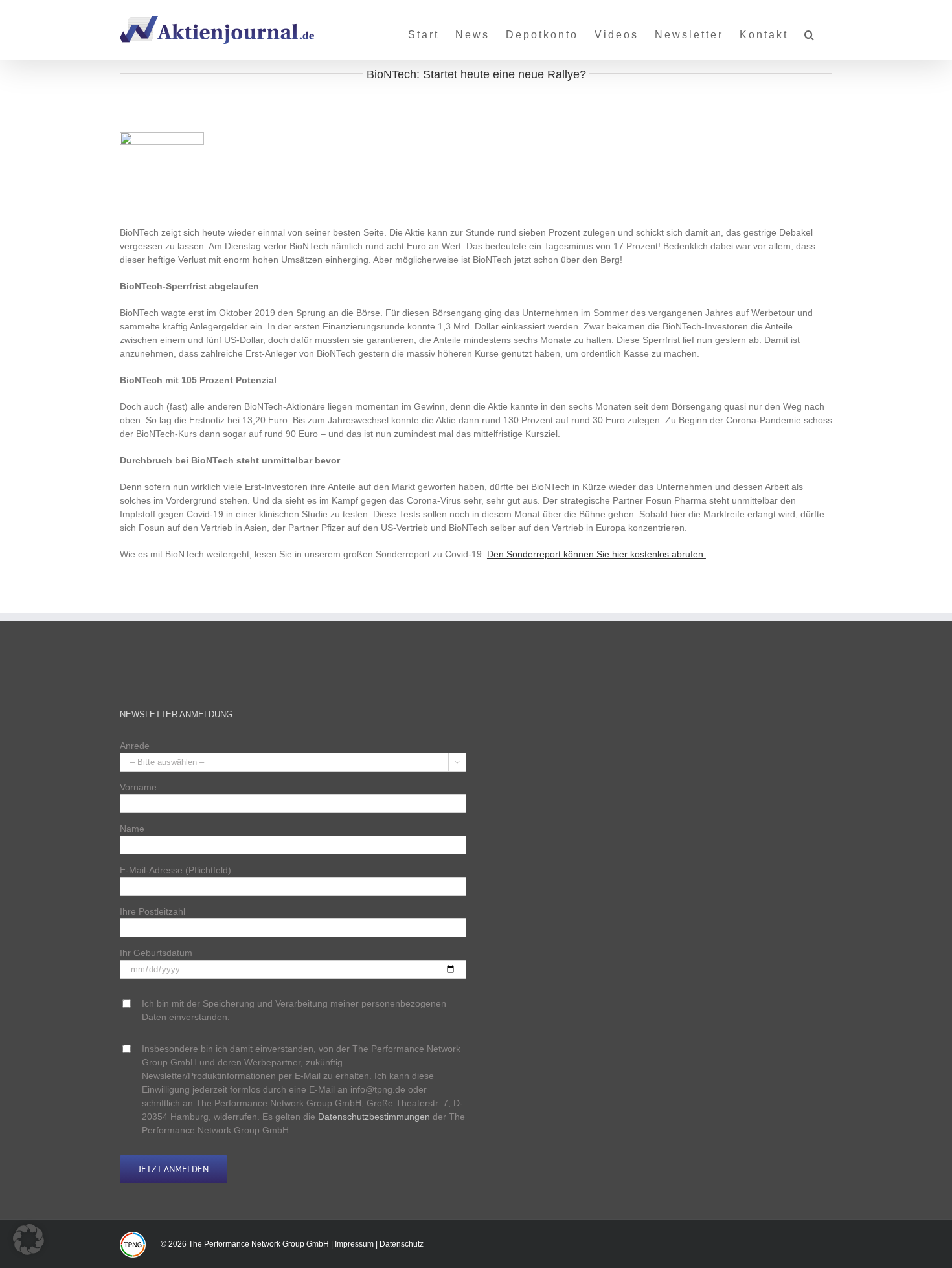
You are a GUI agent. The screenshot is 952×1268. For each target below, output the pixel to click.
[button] (810, 30)
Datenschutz (402, 1244)
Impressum (354, 1244)
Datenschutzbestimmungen (374, 1116)
